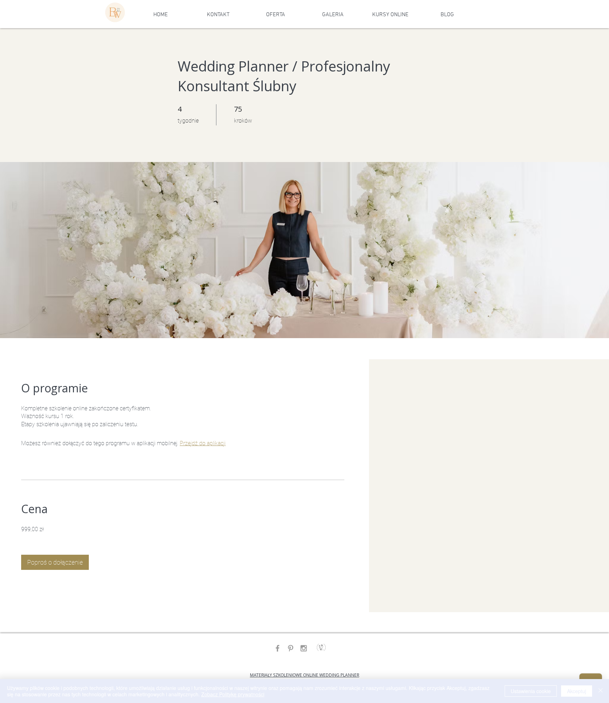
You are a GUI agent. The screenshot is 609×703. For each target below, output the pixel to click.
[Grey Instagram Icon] (303, 648)
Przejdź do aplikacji (203, 443)
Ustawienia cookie (531, 691)
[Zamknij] (600, 691)
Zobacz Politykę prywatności (232, 694)
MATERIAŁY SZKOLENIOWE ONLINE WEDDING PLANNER (304, 675)
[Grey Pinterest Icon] (290, 648)
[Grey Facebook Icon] (277, 648)
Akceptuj (576, 691)
